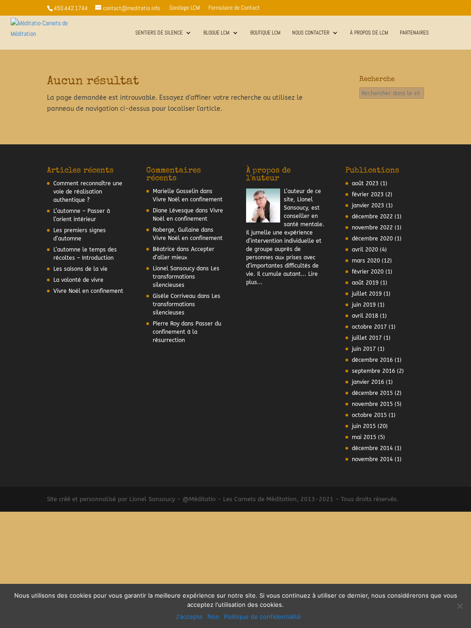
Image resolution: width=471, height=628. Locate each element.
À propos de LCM (369, 32)
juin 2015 (364, 426)
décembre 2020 (372, 238)
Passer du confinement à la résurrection (187, 331)
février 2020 (368, 271)
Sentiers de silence (159, 32)
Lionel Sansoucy (174, 268)
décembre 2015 (372, 393)
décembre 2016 (372, 360)
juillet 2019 (367, 294)
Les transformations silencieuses (186, 276)
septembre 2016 (373, 371)
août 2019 (365, 283)
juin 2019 (364, 305)
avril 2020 (365, 249)
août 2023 (365, 183)
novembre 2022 (372, 227)
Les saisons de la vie (80, 269)
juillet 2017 (367, 338)
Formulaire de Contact (234, 8)
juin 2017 (364, 349)
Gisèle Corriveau (174, 296)
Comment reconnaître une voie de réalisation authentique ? (87, 191)
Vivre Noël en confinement (88, 291)
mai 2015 (364, 437)
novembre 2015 (372, 404)
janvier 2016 (368, 382)
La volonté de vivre (78, 280)
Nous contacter (310, 32)
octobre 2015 (369, 415)
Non (213, 616)
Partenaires (414, 32)
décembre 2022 (372, 216)
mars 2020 (366, 260)
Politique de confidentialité (262, 616)
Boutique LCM (265, 32)
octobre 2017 (369, 327)
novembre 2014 (372, 459)
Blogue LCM (216, 32)
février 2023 (368, 194)
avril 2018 (365, 316)
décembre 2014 (372, 448)
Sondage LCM (184, 8)
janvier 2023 (368, 205)
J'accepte (189, 616)
